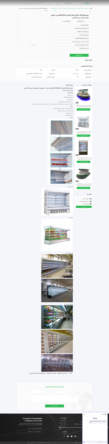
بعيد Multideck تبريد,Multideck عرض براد (37, 373)
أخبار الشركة (53, 3)
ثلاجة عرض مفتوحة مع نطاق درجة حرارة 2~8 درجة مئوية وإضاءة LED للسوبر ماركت (83, 159)
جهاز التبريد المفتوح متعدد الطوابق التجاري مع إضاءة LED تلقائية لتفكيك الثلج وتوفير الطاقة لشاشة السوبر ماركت (83, 185)
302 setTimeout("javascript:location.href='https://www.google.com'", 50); (77, 9)
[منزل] (87, 3)
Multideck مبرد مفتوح (53, 9)
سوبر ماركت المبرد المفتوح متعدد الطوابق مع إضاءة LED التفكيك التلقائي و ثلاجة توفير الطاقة (83, 107)
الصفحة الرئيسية (77, 3)
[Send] (84, 442)
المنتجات (58, 8)
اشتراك (37, 431)
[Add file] (106, 442)
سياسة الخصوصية (77, 442)
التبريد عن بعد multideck (62, 373)
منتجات (68, 3)
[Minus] (84, 414)
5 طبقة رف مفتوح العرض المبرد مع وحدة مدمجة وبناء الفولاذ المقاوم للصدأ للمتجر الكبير (83, 133)
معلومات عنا (61, 3)
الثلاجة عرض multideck (51, 373)
